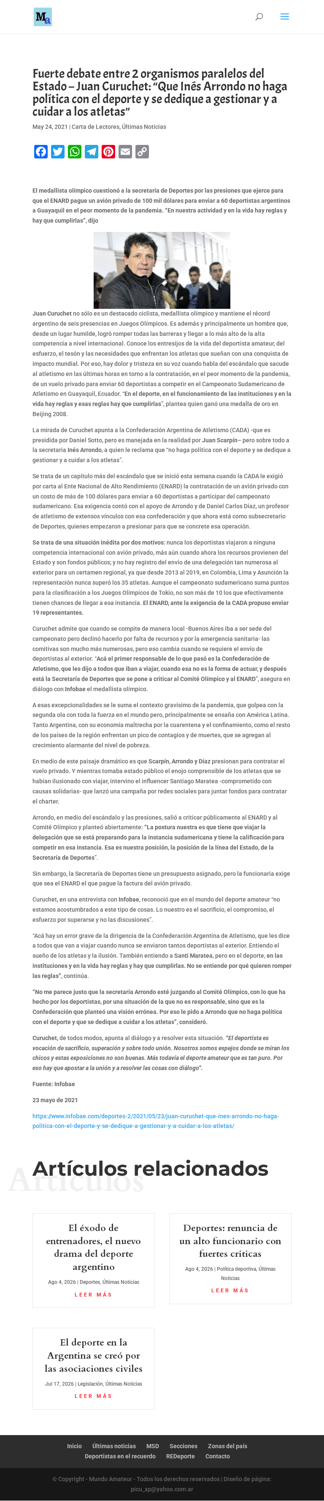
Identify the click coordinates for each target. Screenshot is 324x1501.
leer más (94, 1295)
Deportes (90, 1282)
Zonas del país (227, 1446)
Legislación (90, 1384)
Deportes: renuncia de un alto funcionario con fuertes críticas (230, 1241)
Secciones (183, 1446)
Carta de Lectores (95, 126)
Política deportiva (236, 1269)
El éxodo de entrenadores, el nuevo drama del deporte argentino (93, 1247)
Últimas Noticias (144, 126)
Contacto (217, 1456)
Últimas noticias (114, 1446)
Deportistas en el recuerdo (120, 1456)
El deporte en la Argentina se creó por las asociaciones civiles (94, 1355)
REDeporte (180, 1456)
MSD (152, 1446)
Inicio (74, 1446)
